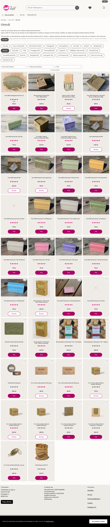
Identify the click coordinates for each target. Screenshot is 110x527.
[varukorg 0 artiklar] (103, 7)
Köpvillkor (90, 490)
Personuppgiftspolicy (93, 499)
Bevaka (69, 108)
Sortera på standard (8, 67)
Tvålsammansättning (35, 67)
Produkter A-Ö (91, 507)
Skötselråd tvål (31, 15)
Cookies (90, 503)
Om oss (22, 15)
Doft (57, 67)
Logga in (105, 1)
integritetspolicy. (50, 521)
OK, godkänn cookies (98, 521)
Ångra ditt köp (7, 502)
